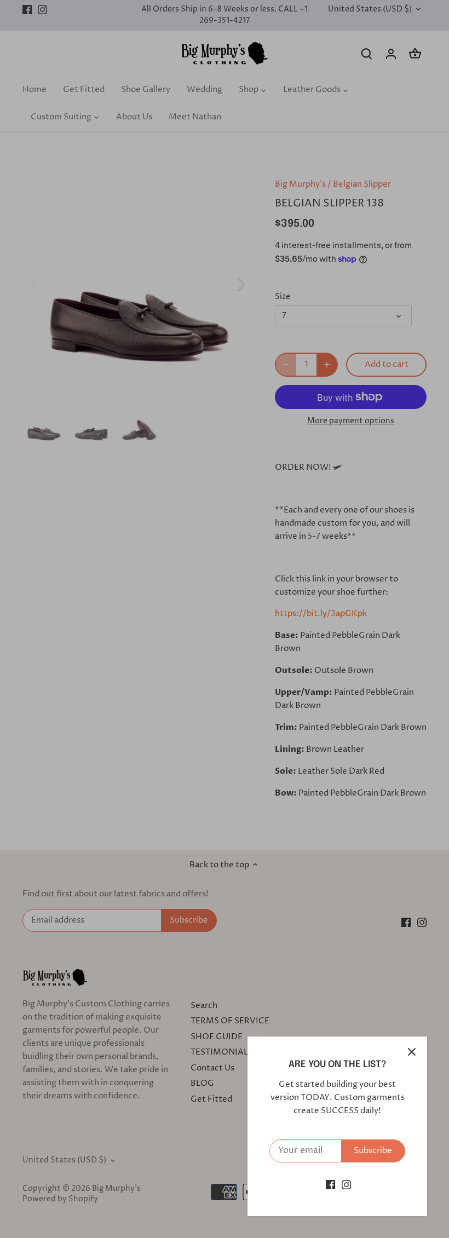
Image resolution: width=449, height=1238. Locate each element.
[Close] (412, 1052)
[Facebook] (330, 1184)
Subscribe (373, 1150)
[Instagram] (346, 1184)
